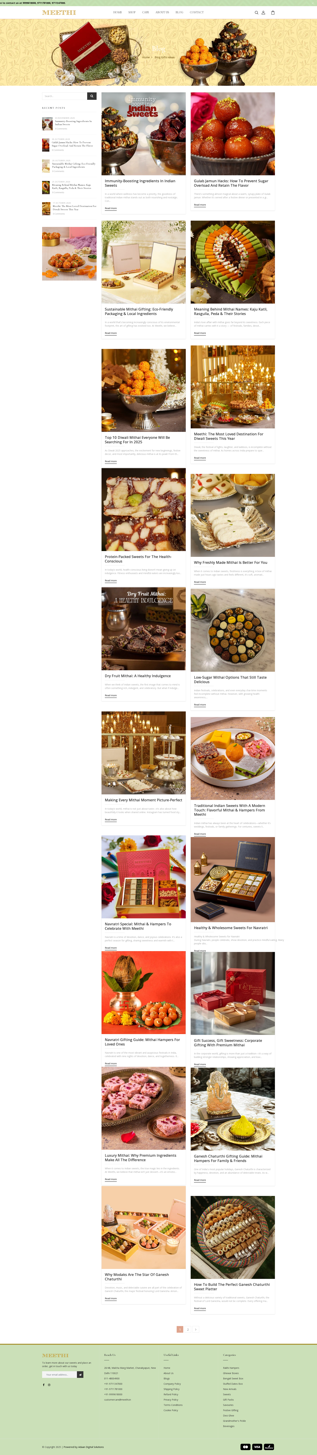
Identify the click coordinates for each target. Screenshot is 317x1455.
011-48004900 (112, 1378)
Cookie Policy (171, 1410)
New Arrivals (229, 1389)
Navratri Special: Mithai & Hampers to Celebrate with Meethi (138, 926)
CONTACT (197, 12)
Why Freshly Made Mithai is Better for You (230, 562)
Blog (157, 57)
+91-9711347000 (113, 1383)
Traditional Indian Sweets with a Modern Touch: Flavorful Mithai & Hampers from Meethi (229, 809)
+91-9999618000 (113, 1394)
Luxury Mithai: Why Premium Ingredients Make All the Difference (140, 1157)
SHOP (132, 12)
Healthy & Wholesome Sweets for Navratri (231, 927)
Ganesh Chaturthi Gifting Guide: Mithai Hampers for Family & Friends (228, 1158)
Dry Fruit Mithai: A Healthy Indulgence (138, 676)
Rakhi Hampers (231, 1367)
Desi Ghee (228, 1415)
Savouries (228, 1404)
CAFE (145, 12)
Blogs (167, 1378)
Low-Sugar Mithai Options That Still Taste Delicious (230, 679)
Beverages (228, 1426)
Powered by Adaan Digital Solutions (84, 1447)
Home (146, 57)
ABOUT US (162, 12)
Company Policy (172, 1383)
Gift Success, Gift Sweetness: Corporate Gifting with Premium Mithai (228, 1042)
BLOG (179, 12)
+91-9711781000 (113, 1389)
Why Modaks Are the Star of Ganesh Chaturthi (137, 1276)
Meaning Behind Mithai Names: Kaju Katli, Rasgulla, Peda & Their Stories (71, 186)
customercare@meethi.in (117, 1399)
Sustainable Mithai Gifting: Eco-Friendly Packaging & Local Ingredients (73, 165)
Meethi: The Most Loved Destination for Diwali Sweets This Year (74, 207)
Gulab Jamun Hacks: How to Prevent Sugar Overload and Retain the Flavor (72, 144)
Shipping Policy (171, 1389)
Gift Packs (228, 1399)
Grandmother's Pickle (234, 1420)
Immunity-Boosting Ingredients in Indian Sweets (73, 123)
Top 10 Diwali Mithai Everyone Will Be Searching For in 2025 (137, 439)
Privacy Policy (171, 1399)
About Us (169, 1373)
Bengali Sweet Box (233, 1378)
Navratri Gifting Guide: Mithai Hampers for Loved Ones (142, 1041)
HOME (117, 12)
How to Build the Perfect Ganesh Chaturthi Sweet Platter (232, 1286)
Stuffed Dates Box (233, 1383)
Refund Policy (171, 1394)
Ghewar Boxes (231, 1373)
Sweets (227, 1394)
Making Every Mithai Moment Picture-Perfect (143, 800)
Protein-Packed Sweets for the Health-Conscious (138, 558)
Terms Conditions (173, 1404)
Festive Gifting (230, 1410)
